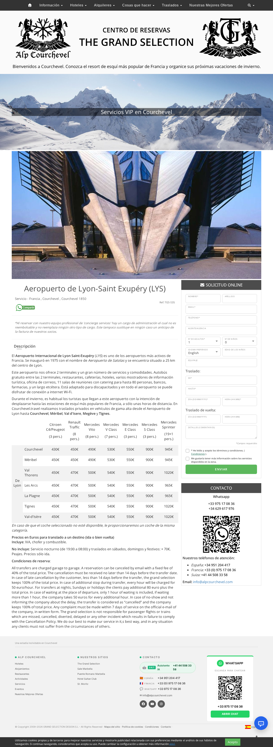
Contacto (166, 726)
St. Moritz (82, 683)
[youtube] (152, 704)
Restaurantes (22, 673)
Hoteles (77, 5)
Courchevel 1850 (73, 298)
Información (50, 5)
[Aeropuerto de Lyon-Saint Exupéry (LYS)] (136, 215)
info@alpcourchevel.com (213, 581)
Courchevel (51, 298)
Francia (35, 298)
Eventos (19, 689)
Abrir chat (230, 713)
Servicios (20, 683)
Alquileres (103, 5)
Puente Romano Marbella (91, 673)
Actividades (21, 678)
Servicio (21, 298)
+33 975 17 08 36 (169, 689)
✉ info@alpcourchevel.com (156, 695)
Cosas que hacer (137, 5)
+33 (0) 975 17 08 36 (171, 683)
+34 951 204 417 (169, 678)
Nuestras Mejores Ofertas (211, 5)
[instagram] (161, 704)
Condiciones (198, 453)
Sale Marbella (84, 668)
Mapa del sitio (112, 726)
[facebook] (143, 704)
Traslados (171, 5)
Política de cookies (133, 726)
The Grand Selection (88, 663)
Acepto (233, 742)
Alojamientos (22, 668)
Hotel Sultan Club (87, 678)
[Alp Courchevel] (30, 5)
